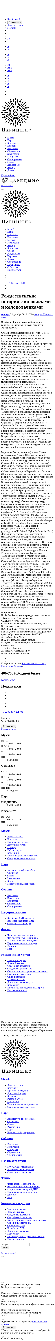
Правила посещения (17, 842)
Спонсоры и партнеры (19, 923)
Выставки (12, 148)
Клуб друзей (13, 264)
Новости (11, 145)
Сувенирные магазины (19, 974)
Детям (10, 170)
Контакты (12, 143)
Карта (10, 881)
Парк (10, 140)
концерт (5, 314)
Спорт (10, 162)
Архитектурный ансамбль (21, 870)
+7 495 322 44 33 (12, 712)
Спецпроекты (14, 159)
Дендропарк (13, 164)
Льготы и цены (15, 836)
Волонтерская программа (20, 921)
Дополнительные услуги (20, 982)
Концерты (12, 156)
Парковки (12, 256)
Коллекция (13, 853)
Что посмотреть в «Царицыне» (23, 938)
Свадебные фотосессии (19, 968)
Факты (6, 929)
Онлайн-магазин (16, 976)
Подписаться (14, 270)
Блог (9, 948)
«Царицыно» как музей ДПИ (22, 940)
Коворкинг (13, 985)
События (7, 889)
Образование (14, 151)
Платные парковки (17, 990)
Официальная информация (21, 858)
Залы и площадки (16, 960)
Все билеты (7, 185)
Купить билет (8, 175)
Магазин (11, 240)
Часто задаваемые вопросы (21, 935)
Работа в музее (15, 850)
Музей (10, 137)
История (11, 946)
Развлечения (13, 878)
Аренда (11, 167)
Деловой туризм (15, 963)
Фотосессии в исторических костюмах (27, 971)
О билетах (12, 267)
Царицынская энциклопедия (22, 943)
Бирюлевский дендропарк (21, 883)
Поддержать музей (13, 912)
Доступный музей (16, 844)
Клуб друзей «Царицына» (20, 918)
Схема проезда (8, 729)
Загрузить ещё (8, 1253)
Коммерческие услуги (15, 954)
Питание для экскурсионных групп (25, 987)
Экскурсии (13, 154)
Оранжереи (13, 873)
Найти (5, 1248)
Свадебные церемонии (19, 966)
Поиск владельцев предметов (22, 855)
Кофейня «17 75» (16, 979)
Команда (11, 847)
